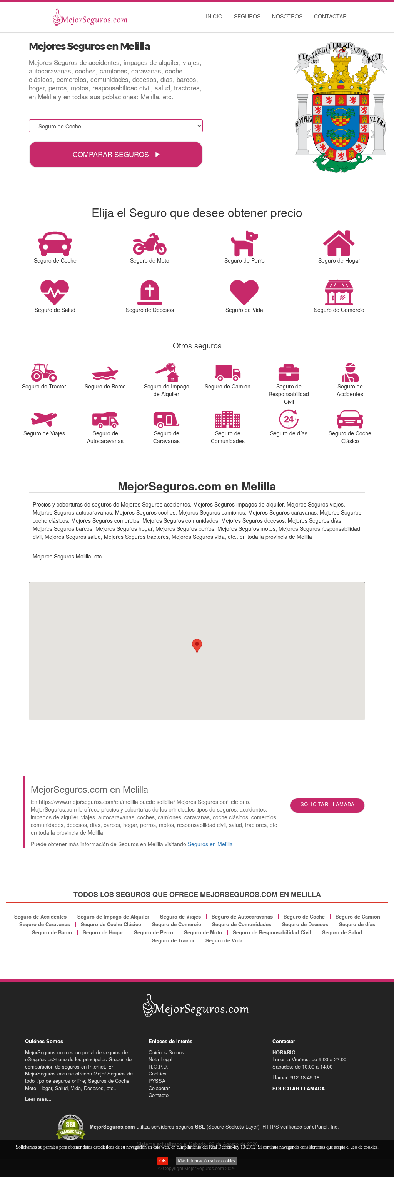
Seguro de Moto (203, 932)
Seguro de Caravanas (44, 924)
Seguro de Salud (342, 932)
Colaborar (159, 1088)
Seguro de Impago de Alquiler (113, 916)
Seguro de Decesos (305, 924)
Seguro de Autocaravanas (242, 916)
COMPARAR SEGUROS (112, 154)
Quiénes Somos (166, 1052)
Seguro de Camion (358, 916)
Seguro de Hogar (103, 932)
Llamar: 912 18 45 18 (295, 1077)
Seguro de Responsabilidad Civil (272, 932)
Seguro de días (357, 924)
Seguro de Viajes (180, 916)
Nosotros (287, 16)
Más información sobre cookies (206, 1161)
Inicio (214, 16)
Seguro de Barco (52, 932)
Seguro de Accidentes (40, 916)
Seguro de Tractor (173, 940)
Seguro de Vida (223, 940)
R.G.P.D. (158, 1066)
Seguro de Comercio (176, 924)
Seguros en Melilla (210, 844)
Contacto (159, 1095)
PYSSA (157, 1080)
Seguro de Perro (153, 932)
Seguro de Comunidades (241, 924)
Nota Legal (160, 1059)
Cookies (158, 1073)
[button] (197, 646)
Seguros (247, 16)
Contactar (330, 16)
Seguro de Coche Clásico (111, 924)
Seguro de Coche (304, 916)
